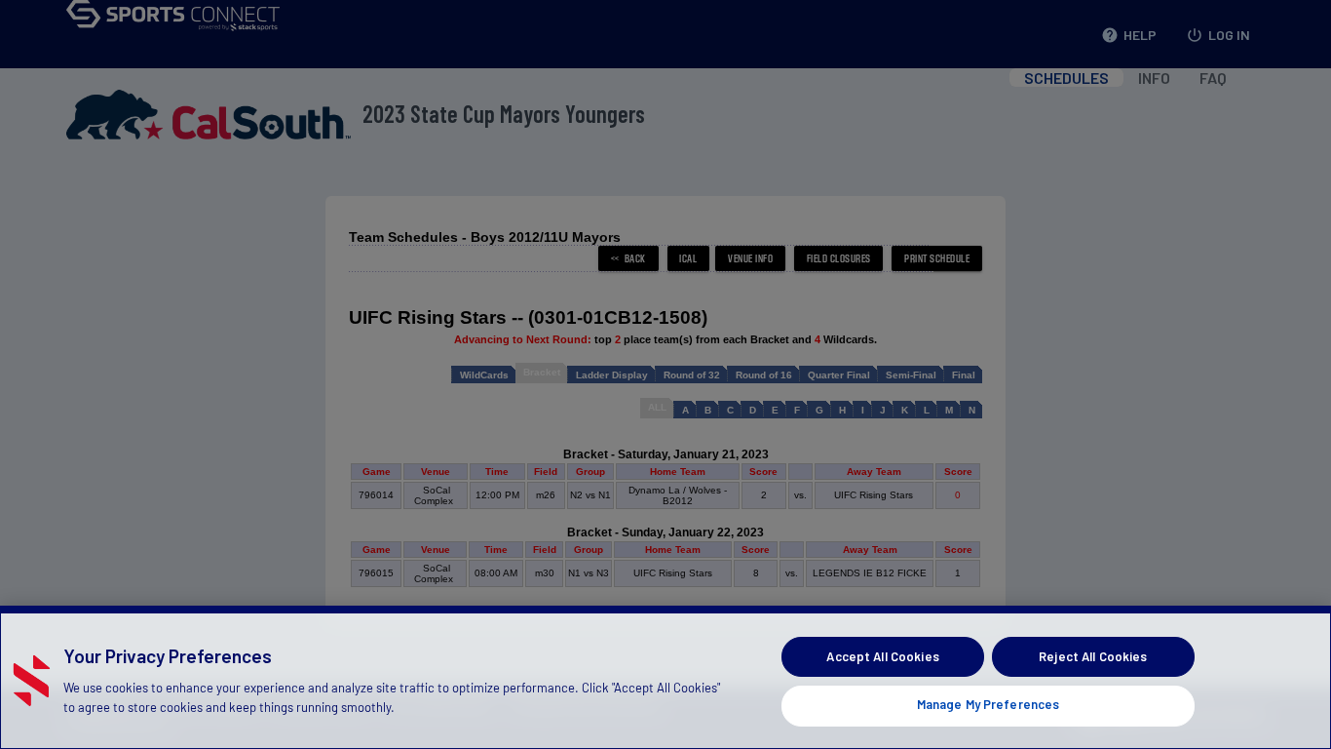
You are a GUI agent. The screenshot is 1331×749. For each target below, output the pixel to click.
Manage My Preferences (988, 704)
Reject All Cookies (1093, 656)
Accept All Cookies (882, 656)
